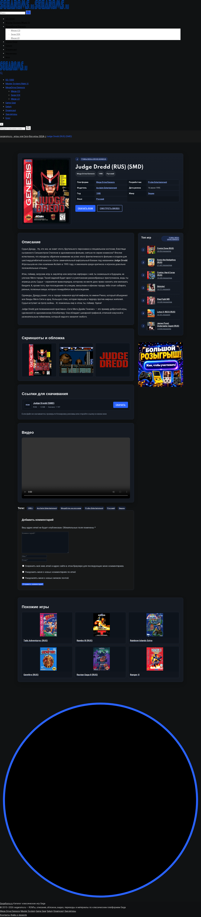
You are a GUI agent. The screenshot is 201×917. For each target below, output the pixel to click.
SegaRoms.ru (6, 903)
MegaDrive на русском (71, 508)
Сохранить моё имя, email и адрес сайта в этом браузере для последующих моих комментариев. (74, 566)
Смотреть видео (110, 208)
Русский (100, 199)
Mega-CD (15, 31)
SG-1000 (10, 19)
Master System (28, 911)
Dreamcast (11, 50)
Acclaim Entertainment (106, 188)
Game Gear (11, 42)
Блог (7, 57)
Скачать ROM (85, 208)
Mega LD (15, 38)
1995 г (30, 508)
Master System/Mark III (17, 23)
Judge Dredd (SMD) (43, 403)
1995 (98, 193)
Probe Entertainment (157, 182)
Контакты (5, 915)
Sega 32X (15, 34)
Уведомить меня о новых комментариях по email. (50, 572)
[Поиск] (1, 74)
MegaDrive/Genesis (15, 27)
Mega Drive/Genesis (86, 174)
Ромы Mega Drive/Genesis (93, 159)
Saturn (8, 46)
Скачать (121, 405)
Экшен (151, 193)
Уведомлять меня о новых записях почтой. (47, 578)
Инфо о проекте (19, 915)
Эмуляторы (11, 53)
